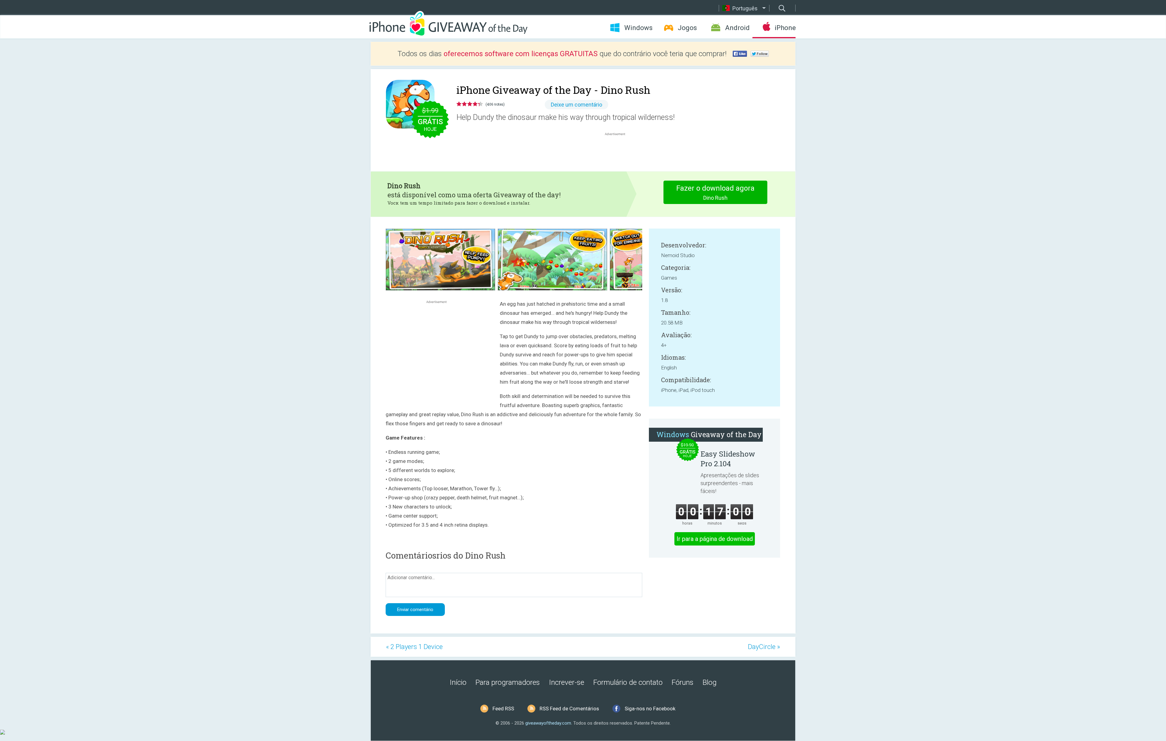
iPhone (785, 28)
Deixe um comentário (576, 104)
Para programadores (508, 682)
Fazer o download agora (715, 192)
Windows (638, 28)
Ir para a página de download (715, 538)
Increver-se (566, 682)
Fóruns (683, 682)
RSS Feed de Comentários (569, 708)
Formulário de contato (628, 682)
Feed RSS (503, 708)
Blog (710, 682)
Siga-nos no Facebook (650, 708)
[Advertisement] (618, 151)
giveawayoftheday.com (548, 723)
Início (458, 682)
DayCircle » (764, 647)
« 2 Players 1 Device (414, 647)
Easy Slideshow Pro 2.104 (728, 458)
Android (737, 28)
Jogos (687, 28)
